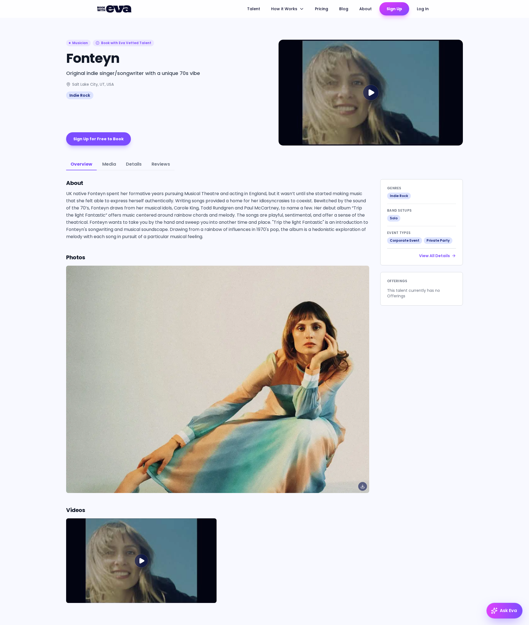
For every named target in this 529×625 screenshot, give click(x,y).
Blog (343, 9)
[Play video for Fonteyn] (371, 93)
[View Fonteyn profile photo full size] (217, 379)
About (365, 9)
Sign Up (394, 9)
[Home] (115, 9)
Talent (253, 9)
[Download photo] (362, 486)
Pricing (321, 9)
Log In (423, 9)
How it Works (284, 9)
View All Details (434, 255)
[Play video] (141, 560)
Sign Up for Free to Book (98, 139)
